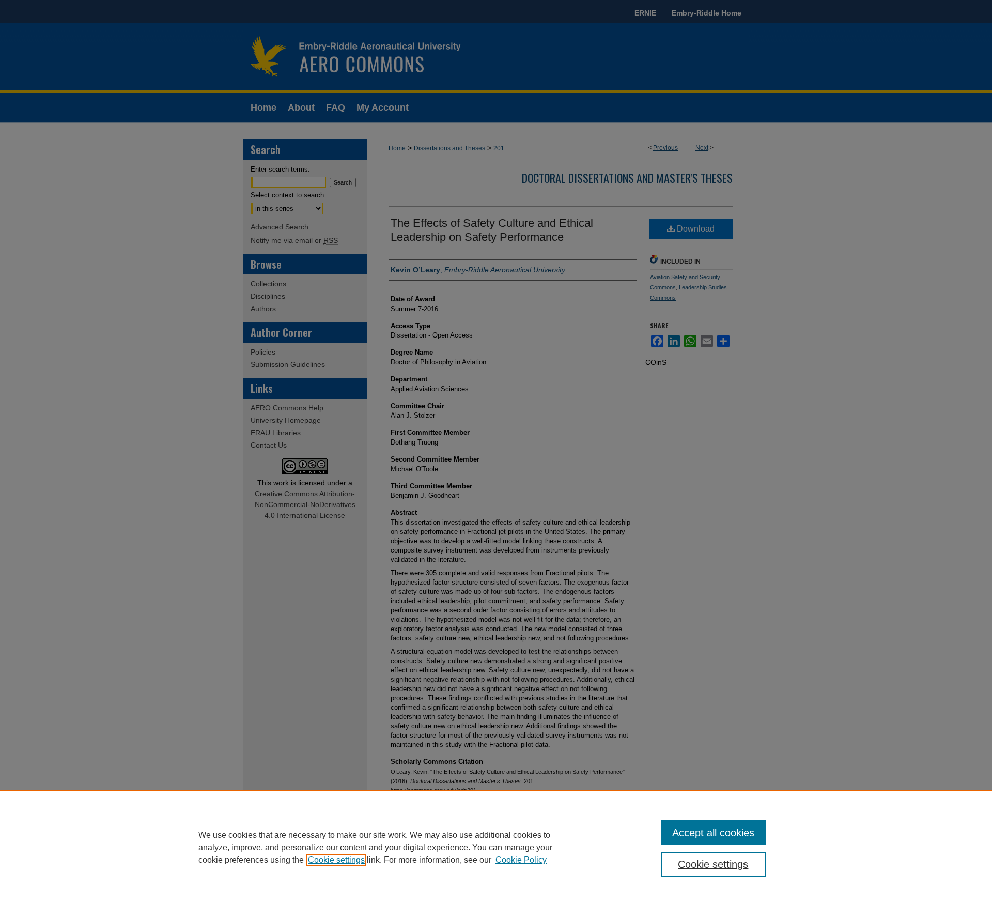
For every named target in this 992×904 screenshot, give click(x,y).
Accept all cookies (713, 832)
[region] (496, 847)
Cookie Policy (521, 859)
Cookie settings (336, 859)
